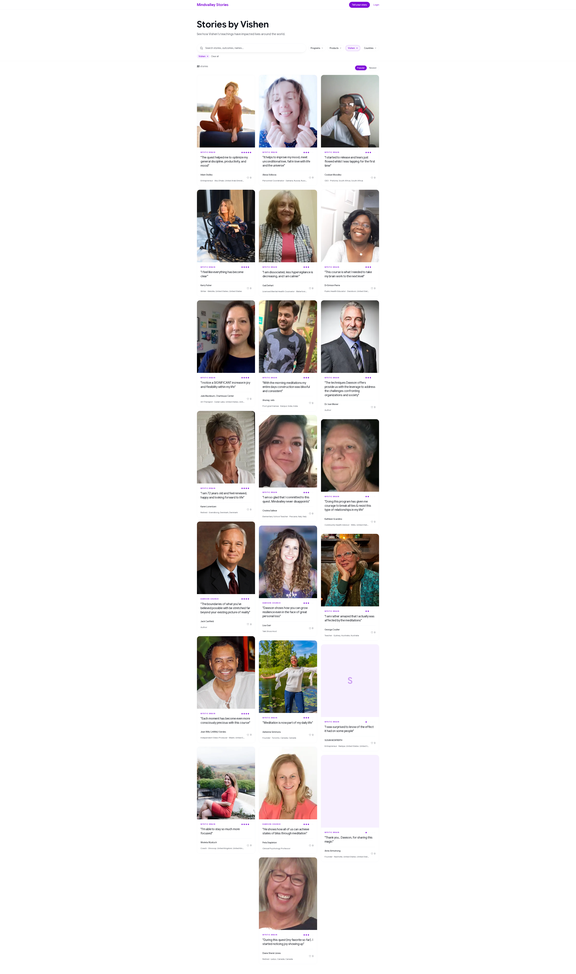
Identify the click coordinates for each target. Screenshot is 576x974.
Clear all (215, 56)
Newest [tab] (372, 68)
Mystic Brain (208, 152)
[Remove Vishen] (207, 56)
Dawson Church (210, 599)
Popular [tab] (361, 68)
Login (376, 4)
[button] (357, 48)
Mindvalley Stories (213, 4)
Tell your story (359, 4)
